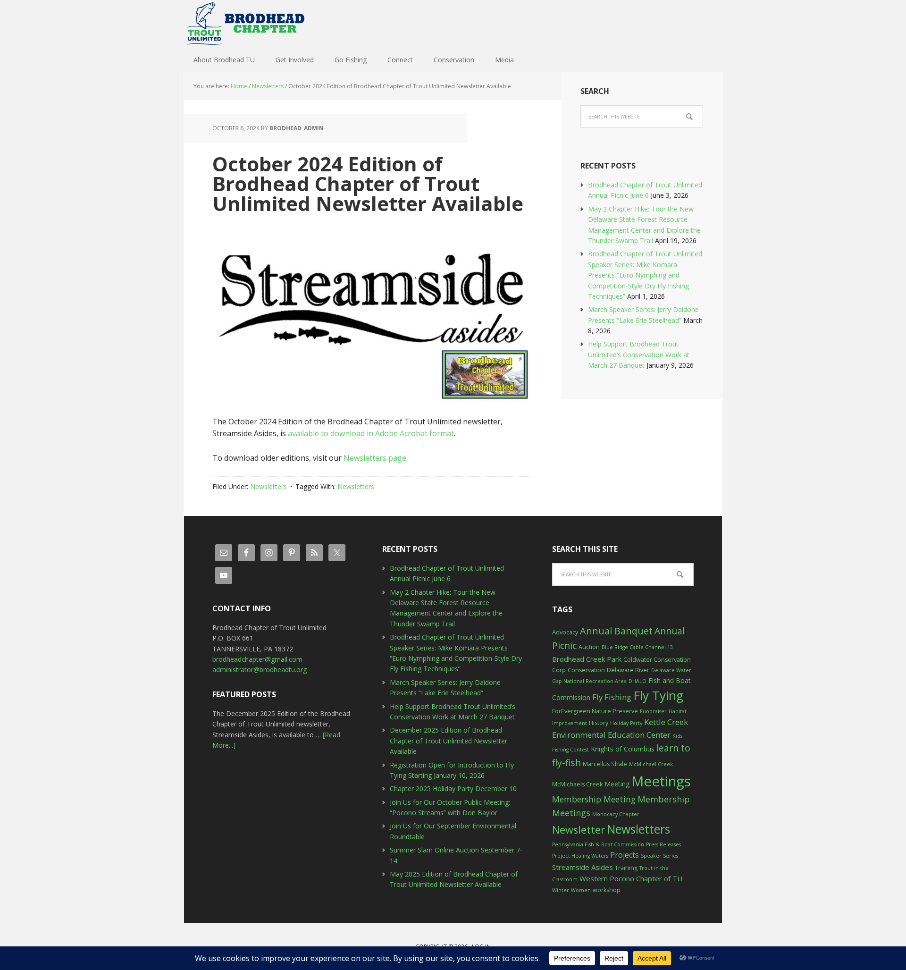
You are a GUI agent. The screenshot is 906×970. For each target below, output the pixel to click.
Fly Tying (658, 695)
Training (626, 868)
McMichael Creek (651, 764)
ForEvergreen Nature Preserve (595, 711)
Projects (624, 855)
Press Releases (663, 844)
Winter (560, 890)
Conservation (586, 670)
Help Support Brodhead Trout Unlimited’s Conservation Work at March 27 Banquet (638, 354)
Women (581, 890)
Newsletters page (375, 458)
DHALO (637, 681)
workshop (607, 890)
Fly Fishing (611, 697)
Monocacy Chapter (615, 814)
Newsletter (578, 829)
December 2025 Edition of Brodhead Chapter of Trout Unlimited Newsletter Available (448, 740)
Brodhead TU (245, 23)
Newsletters (268, 486)
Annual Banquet (616, 630)
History (598, 723)
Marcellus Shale (605, 764)
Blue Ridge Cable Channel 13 (637, 647)
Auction (589, 647)
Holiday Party (626, 723)
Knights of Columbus (622, 748)
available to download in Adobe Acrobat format (371, 433)
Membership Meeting (594, 799)
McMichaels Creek (577, 784)
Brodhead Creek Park (586, 659)
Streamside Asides (582, 867)
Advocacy (565, 632)
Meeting (616, 783)
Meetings (661, 781)
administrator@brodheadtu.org (259, 669)
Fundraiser (653, 711)
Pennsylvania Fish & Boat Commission (598, 844)
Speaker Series (659, 855)
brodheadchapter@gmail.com (257, 659)
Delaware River (628, 670)
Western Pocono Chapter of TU (630, 878)
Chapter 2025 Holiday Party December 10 (453, 788)
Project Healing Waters (580, 855)
